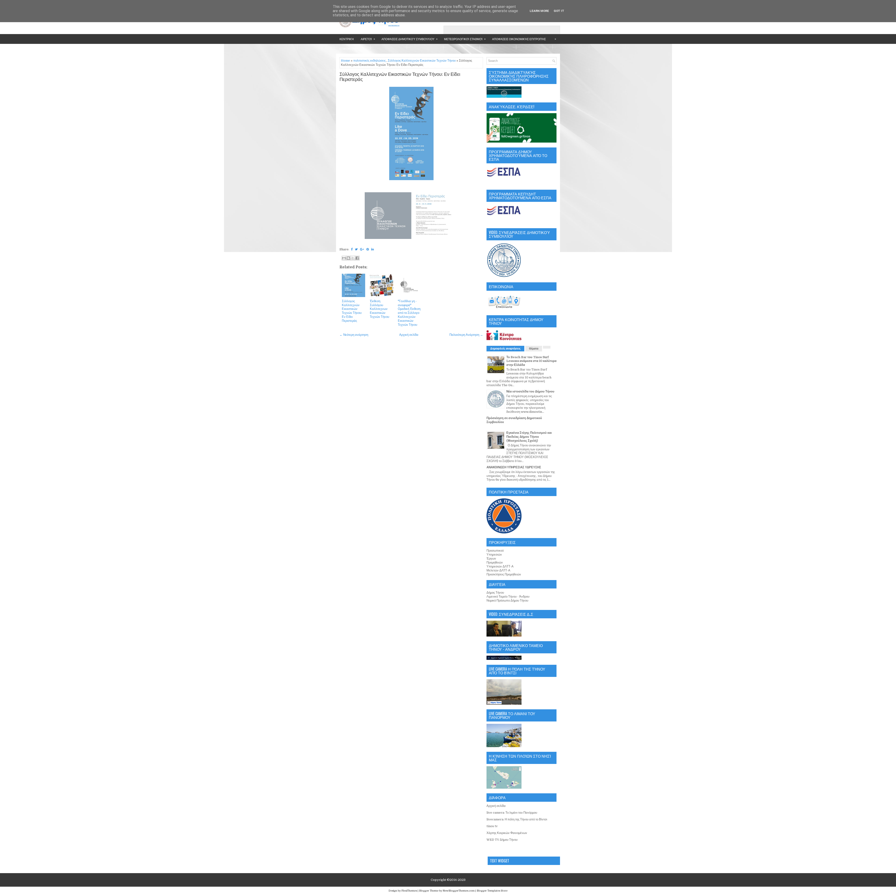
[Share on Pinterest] (367, 249)
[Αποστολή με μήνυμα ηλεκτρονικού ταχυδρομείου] (344, 258)
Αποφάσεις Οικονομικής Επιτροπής (519, 39)
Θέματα (533, 348)
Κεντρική (347, 39)
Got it (559, 11)
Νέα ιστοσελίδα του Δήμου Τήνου (530, 391)
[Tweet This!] (356, 249)
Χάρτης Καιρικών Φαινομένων (506, 833)
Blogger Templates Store (492, 890)
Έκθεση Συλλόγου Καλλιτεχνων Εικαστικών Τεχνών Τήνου (379, 309)
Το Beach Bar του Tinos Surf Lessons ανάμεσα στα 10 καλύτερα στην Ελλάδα (531, 361)
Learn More (539, 11)
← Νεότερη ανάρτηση (354, 334)
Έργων (491, 558)
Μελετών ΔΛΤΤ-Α (498, 570)
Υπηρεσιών (494, 554)
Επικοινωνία (349, 49)
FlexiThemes (409, 890)
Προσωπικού (495, 550)
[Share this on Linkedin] (372, 249)
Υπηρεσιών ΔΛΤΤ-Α (500, 566)
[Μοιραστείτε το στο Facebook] (357, 258)
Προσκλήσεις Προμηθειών (503, 574)
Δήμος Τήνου (495, 592)
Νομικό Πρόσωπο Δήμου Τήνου (507, 600)
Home (345, 60)
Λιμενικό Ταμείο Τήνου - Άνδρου (507, 596)
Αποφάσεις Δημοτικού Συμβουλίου (410, 39)
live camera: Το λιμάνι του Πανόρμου (511, 812)
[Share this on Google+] (362, 249)
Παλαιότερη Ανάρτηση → (466, 334)
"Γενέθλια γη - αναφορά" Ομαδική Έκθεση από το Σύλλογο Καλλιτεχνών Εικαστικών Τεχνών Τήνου (409, 312)
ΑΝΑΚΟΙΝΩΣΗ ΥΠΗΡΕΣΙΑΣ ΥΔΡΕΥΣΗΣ (513, 467)
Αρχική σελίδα (408, 334)
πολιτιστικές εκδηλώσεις (369, 60)
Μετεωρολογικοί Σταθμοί (465, 39)
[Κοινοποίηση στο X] (352, 258)
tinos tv (492, 826)
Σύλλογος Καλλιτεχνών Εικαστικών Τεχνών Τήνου (422, 60)
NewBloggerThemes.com (459, 890)
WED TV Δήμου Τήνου (502, 839)
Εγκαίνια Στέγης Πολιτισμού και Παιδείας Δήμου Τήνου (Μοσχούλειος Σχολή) (529, 436)
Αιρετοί (368, 39)
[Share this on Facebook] (352, 249)
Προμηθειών (494, 562)
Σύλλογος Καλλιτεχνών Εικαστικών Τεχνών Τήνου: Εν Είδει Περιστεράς (400, 77)
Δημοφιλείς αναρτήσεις (505, 348)
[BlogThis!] (348, 258)
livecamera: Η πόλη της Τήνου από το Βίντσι (516, 819)
